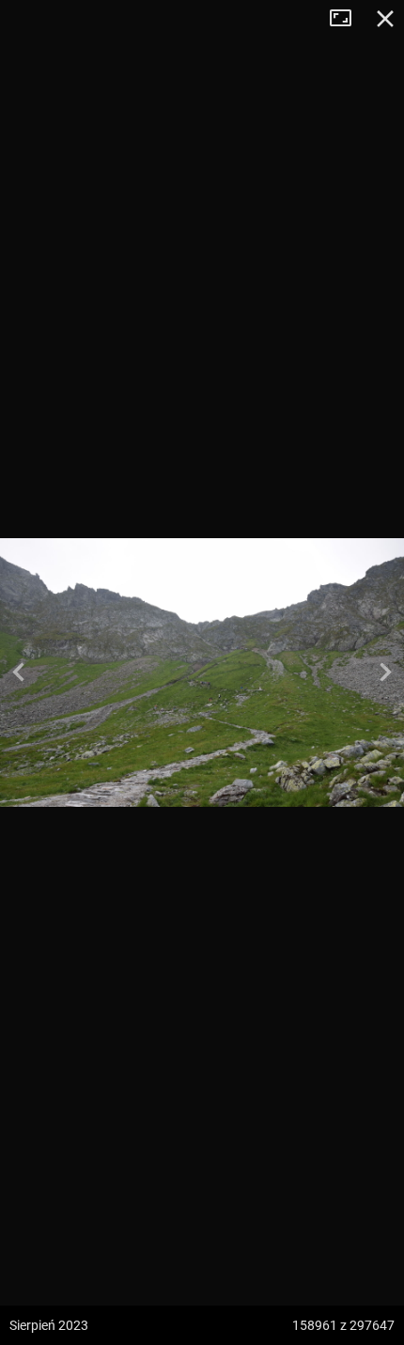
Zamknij (385, 19)
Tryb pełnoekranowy (347, 19)
